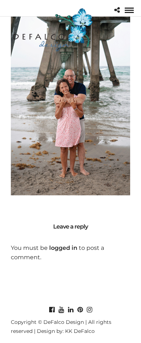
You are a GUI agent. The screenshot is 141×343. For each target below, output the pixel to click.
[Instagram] (89, 309)
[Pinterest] (80, 309)
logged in (63, 247)
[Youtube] (61, 309)
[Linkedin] (70, 309)
